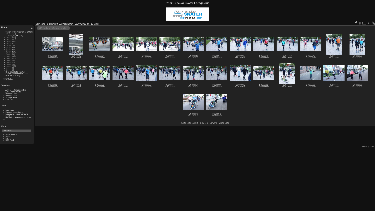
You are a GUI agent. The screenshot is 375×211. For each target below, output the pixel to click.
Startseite (40, 24)
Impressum (9, 110)
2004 (8, 64)
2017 (8, 39)
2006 (8, 60)
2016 (8, 41)
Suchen (8, 136)
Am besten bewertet (13, 92)
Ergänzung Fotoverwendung (16, 114)
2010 (8, 53)
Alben (4, 27)
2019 (8, 34)
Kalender (9, 99)
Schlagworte (10, 134)
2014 (8, 45)
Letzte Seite (224, 123)
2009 (8, 55)
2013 (8, 47)
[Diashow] (368, 23)
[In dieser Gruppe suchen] (355, 22)
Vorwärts (213, 123)
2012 (8, 49)
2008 (8, 57)
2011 (8, 51)
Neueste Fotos (11, 94)
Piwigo (372, 147)
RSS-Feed (9, 140)
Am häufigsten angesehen (15, 90)
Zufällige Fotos (11, 97)
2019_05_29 (12, 36)
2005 (8, 62)
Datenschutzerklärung (14, 112)
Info (6, 138)
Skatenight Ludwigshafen (15, 32)
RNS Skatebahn (11, 72)
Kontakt (8, 116)
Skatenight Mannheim (14, 74)
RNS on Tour (10, 76)
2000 (8, 70)
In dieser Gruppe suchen (55, 28)
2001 (8, 68)
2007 (8, 58)
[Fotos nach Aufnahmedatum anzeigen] (373, 23)
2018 (8, 38)
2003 (8, 66)
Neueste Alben (11, 96)
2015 (8, 43)
